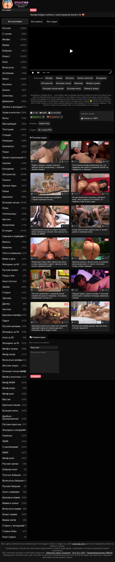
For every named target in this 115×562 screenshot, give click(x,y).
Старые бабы (9, 531)
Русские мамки (10, 270)
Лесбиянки (8, 73)
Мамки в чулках (10, 503)
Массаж (6, 399)
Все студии (52, 21)
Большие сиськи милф (14, 371)
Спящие (6, 135)
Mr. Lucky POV (44, 130)
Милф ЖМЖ (8, 382)
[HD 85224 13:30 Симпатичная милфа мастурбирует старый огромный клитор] (50, 204)
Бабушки (7, 50)
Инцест (6, 56)
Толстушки (7, 129)
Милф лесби (8, 354)
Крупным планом (11, 405)
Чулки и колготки (11, 112)
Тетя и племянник (11, 253)
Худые (5, 320)
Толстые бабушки (11, 475)
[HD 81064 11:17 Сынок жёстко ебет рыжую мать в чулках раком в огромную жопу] (90, 236)
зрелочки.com (78, 544)
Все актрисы (36, 21)
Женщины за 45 (10, 343)
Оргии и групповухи (12, 157)
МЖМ (5, 452)
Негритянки (8, 225)
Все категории (15, 21)
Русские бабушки (11, 486)
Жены (5, 118)
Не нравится (54, 117)
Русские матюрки (11, 326)
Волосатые (8, 67)
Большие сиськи (10, 202)
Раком (5, 191)
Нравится (36, 117)
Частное (6, 309)
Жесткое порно (10, 365)
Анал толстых (9, 281)
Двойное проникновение (10, 417)
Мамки (5, 45)
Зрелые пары (9, 185)
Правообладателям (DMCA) (100, 553)
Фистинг (6, 219)
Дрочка (6, 304)
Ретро (5, 208)
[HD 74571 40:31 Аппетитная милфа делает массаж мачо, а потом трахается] (90, 332)
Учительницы (9, 214)
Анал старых (9, 537)
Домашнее (8, 101)
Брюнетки (7, 197)
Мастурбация (9, 124)
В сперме (7, 230)
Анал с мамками (10, 492)
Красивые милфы (11, 315)
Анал (5, 62)
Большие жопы (10, 410)
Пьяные (6, 180)
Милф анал (8, 458)
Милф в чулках (10, 349)
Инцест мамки (9, 514)
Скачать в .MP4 (90, 118)
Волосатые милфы (12, 360)
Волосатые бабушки (13, 480)
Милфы (6, 39)
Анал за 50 (8, 337)
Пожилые (7, 435)
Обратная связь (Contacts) (58, 553)
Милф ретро (8, 388)
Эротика (6, 298)
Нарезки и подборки (12, 236)
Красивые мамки (11, 497)
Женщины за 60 (10, 264)
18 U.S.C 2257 (78, 553)
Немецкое (7, 140)
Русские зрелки (10, 464)
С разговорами (10, 447)
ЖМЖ (5, 441)
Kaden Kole (44, 123)
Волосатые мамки (11, 509)
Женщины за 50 (10, 332)
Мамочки (7, 247)
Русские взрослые (11, 424)
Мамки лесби (9, 520)
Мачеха (6, 242)
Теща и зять (8, 275)
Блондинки (8, 169)
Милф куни (8, 394)
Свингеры (7, 95)
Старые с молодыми (13, 525)
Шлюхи (6, 90)
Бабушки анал (9, 469)
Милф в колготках (11, 377)
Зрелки (6, 287)
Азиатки (6, 163)
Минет (5, 79)
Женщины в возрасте (13, 430)
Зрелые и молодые (12, 107)
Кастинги (7, 84)
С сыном (7, 34)
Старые (6, 292)
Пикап (5, 152)
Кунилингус (8, 146)
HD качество (9, 174)
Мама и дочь (8, 259)
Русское (6, 28)
